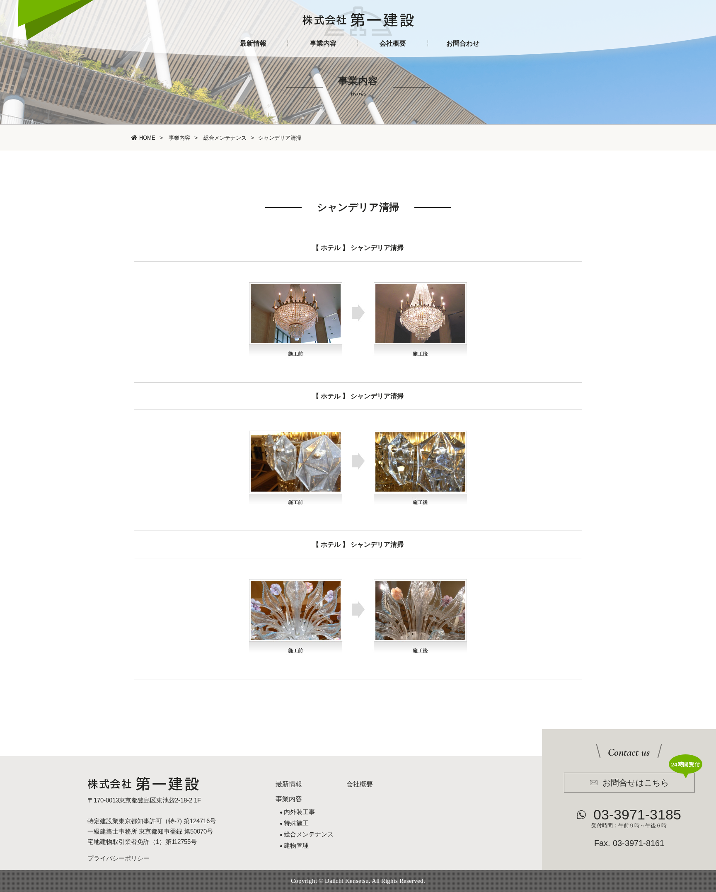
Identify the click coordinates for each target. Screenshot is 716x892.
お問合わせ (462, 43)
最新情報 (253, 43)
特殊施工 (296, 823)
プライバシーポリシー (118, 858)
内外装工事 (299, 811)
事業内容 (323, 43)
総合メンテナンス (224, 138)
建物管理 (296, 845)
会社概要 (393, 43)
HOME (146, 138)
